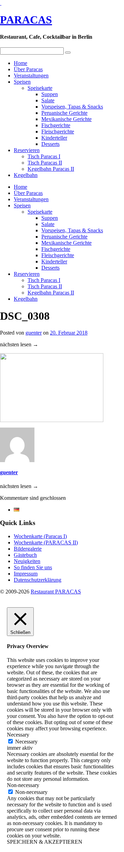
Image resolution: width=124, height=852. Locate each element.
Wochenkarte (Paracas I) (40, 536)
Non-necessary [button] (23, 785)
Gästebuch (25, 555)
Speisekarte (40, 88)
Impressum (26, 574)
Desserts (50, 144)
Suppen (49, 94)
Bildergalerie (28, 549)
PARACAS (26, 19)
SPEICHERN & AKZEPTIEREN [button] (44, 842)
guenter (33, 333)
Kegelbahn (26, 175)
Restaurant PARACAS (56, 591)
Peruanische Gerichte (64, 113)
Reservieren (27, 150)
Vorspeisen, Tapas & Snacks (72, 107)
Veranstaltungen (31, 75)
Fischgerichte (55, 125)
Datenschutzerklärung (37, 580)
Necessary (26, 742)
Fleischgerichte (57, 131)
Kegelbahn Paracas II (51, 169)
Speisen (22, 82)
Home (20, 63)
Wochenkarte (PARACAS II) (46, 542)
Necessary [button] (18, 735)
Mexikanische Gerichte (66, 119)
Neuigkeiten (27, 561)
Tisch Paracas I (44, 156)
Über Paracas (28, 69)
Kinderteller (54, 138)
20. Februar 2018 (68, 333)
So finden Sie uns (33, 567)
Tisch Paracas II (45, 163)
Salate (47, 100)
